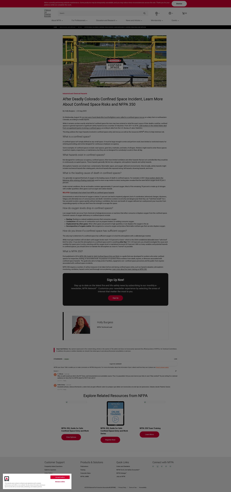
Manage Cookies (60, 481)
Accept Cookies (60, 477)
